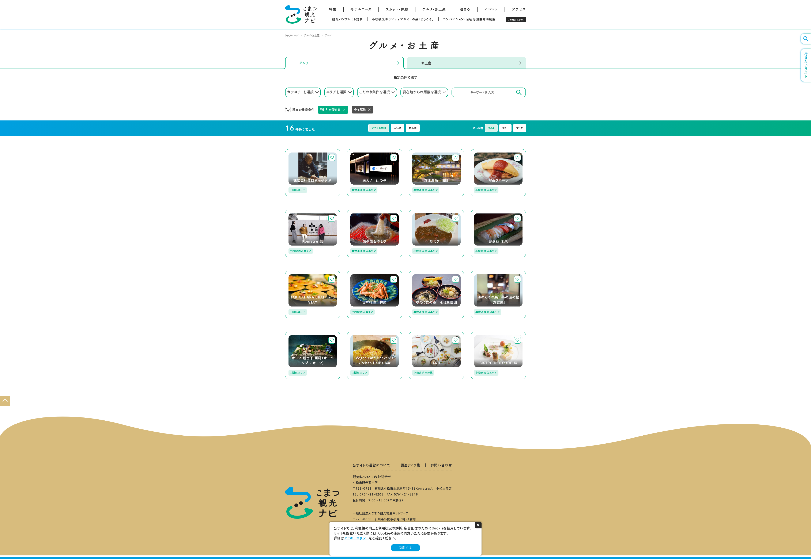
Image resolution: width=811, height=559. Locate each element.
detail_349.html (298, 211)
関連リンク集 (410, 465)
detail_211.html (422, 151)
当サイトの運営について (371, 465)
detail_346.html (422, 333)
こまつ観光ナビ (301, 14)
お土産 (426, 63)
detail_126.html (360, 211)
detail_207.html (298, 333)
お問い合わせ (441, 465)
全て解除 (360, 109)
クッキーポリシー (356, 538)
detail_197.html (360, 151)
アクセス (519, 9)
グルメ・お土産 (434, 9)
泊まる (465, 9)
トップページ (292, 35)
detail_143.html (360, 333)
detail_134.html (360, 272)
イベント (491, 9)
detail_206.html (484, 272)
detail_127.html (298, 272)
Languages (516, 19)
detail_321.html (484, 333)
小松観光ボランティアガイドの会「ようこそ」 (403, 19)
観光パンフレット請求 (347, 19)
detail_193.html (422, 272)
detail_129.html (484, 211)
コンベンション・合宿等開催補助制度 (469, 19)
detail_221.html (484, 151)
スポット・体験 (397, 9)
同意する (405, 547)
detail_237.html (422, 211)
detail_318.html (298, 151)
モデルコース (361, 9)
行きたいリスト (806, 65)
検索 (519, 92)
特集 (332, 9)
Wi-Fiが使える (330, 109)
